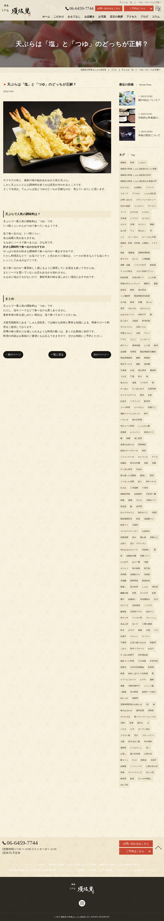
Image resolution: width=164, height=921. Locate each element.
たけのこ (146, 212)
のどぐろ (124, 605)
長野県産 (134, 581)
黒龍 (156, 283)
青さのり (124, 383)
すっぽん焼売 (126, 469)
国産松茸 (146, 581)
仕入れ (123, 488)
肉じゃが (124, 698)
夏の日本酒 (135, 754)
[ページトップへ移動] (158, 847)
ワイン (147, 333)
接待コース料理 (127, 661)
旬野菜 (133, 352)
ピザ (132, 729)
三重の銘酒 (147, 624)
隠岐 (138, 364)
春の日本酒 (137, 420)
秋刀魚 (147, 568)
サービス (152, 206)
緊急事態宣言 (126, 519)
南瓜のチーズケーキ (129, 451)
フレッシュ (151, 618)
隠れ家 (143, 537)
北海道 (147, 574)
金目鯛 (123, 352)
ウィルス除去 (126, 271)
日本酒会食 (143, 655)
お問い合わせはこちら (108, 8)
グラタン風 (125, 735)
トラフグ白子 (140, 265)
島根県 (135, 698)
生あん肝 (124, 624)
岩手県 (139, 506)
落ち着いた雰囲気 (128, 475)
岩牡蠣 (147, 364)
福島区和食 (125, 494)
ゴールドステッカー (129, 531)
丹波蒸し (146, 550)
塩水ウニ (150, 611)
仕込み (139, 469)
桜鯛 (128, 438)
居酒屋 (123, 432)
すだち (139, 500)
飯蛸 (138, 358)
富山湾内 (142, 370)
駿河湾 (147, 401)
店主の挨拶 (125, 206)
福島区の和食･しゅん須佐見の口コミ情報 (138, 169)
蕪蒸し (123, 587)
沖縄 (146, 562)
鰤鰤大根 (124, 593)
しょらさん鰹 (144, 426)
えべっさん (133, 237)
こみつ (123, 649)
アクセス (136, 193)
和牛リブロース (137, 649)
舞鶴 (152, 224)
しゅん (145, 587)
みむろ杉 (124, 785)
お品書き (138, 187)
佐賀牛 (123, 636)
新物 (130, 500)
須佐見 (155, 587)
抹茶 (144, 451)
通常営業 (140, 710)
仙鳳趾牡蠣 (131, 556)
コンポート (145, 339)
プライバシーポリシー (146, 200)
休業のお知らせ (127, 444)
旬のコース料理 (127, 426)
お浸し (123, 754)
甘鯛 (154, 463)
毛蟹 (131, 723)
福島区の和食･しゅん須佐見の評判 (135, 175)
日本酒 (123, 218)
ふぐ (122, 237)
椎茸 (132, 302)
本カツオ (124, 618)
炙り (140, 481)
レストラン (135, 432)
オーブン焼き (144, 729)
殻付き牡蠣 (135, 463)
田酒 (122, 772)
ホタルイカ (145, 308)
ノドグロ (148, 605)
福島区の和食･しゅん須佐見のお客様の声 (138, 181)
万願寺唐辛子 (134, 686)
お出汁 (151, 649)
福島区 (123, 162)
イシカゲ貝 (137, 618)
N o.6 (134, 760)
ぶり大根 (152, 277)
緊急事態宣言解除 (148, 352)
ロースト (146, 636)
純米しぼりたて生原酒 (138, 673)
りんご (133, 339)
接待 (142, 395)
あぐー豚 (136, 562)
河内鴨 (123, 574)
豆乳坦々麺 (151, 494)
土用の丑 (148, 754)
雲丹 (122, 308)
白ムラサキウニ (127, 512)
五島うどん (141, 327)
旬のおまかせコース (129, 550)
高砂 (132, 290)
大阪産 (135, 321)
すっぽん (124, 389)
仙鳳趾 (123, 463)
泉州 (156, 345)
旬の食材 (148, 741)
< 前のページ (13, 354)
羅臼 (122, 599)
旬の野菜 (134, 692)
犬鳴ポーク (151, 500)
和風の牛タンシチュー (130, 283)
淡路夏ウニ (149, 519)
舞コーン (124, 760)
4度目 (154, 512)
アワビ (123, 339)
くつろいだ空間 (127, 481)
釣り (140, 376)
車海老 (147, 358)
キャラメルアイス (128, 395)
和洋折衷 (146, 321)
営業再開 (124, 537)
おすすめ (134, 212)
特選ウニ (152, 407)
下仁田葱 (142, 661)
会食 (150, 395)
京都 (138, 333)
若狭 (146, 463)
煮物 (122, 686)
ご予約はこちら (137, 8)
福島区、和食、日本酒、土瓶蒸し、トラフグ (139, 245)
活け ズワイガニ (138, 543)
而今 (122, 630)
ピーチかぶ (139, 407)
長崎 (140, 630)
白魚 (132, 370)
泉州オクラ (149, 432)
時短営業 (124, 277)
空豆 (136, 735)
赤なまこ (142, 231)
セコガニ (146, 218)
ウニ (132, 231)
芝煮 (154, 593)
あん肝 (123, 231)
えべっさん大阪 (149, 237)
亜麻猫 (131, 253)
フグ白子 (144, 383)
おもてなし (125, 187)
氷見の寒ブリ (138, 277)
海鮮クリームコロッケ (130, 413)
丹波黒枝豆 (145, 599)
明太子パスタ (126, 364)
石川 (156, 599)
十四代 (145, 488)
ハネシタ (124, 420)
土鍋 (122, 741)
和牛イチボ (151, 481)
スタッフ (124, 193)
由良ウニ (124, 525)
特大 (134, 537)
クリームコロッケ (128, 679)
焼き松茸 (134, 587)
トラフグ (134, 218)
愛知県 (153, 370)
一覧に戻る (57, 354)
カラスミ (142, 224)
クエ (156, 630)
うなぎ (123, 376)
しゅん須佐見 (150, 193)
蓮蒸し (143, 475)
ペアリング (135, 401)
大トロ (135, 259)
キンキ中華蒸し (145, 779)
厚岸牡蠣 (136, 345)
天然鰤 (123, 581)
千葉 (132, 376)
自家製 (123, 766)
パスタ (123, 729)
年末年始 (154, 661)
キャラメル (143, 457)
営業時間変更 (144, 253)
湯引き (140, 723)
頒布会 (144, 760)
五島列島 (152, 389)
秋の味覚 (136, 568)
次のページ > (101, 354)
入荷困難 (146, 259)
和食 (132, 162)
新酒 (122, 673)
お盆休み (146, 531)
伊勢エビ (154, 537)
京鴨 (132, 224)
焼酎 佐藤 (125, 265)
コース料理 (125, 407)
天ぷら (149, 302)
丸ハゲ (135, 624)
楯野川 (147, 283)
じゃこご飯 (149, 686)
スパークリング (135, 772)
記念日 (123, 401)
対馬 (134, 593)
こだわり (142, 162)
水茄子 (154, 760)
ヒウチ (143, 679)
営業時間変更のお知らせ (131, 704)
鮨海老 (123, 611)
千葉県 (123, 642)
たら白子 (124, 562)
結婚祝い (132, 599)
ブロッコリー (148, 735)
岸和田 (151, 710)
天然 (148, 630)
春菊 (134, 383)
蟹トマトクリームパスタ (145, 717)
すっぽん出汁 (138, 389)
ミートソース (136, 766)
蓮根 (152, 679)
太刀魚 (123, 302)
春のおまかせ (126, 710)
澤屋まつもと (126, 333)
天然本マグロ (136, 611)
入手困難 (134, 488)
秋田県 (151, 667)
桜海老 (153, 265)
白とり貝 (150, 772)
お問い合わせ (126, 200)
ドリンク (150, 187)
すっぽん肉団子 (127, 655)
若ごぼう (124, 321)
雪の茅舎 (142, 290)
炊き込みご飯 (134, 741)
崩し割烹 (138, 438)
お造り (123, 543)
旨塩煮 (123, 506)
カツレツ (124, 568)
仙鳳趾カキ (135, 574)
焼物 (122, 500)
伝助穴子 (142, 314)
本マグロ (124, 259)
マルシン (134, 636)
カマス (123, 224)
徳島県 (123, 748)
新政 (122, 253)
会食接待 (138, 494)
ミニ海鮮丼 (125, 296)
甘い (148, 748)
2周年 (122, 723)
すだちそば (125, 717)
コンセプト (139, 206)
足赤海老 (136, 605)
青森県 (153, 642)
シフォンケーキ (127, 457)
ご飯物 (123, 692)
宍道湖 (123, 370)
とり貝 (147, 345)
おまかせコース (127, 314)
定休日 (123, 290)
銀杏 (132, 779)
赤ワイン (124, 345)
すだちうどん (126, 327)
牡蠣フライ (145, 556)
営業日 (123, 667)
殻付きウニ (143, 512)
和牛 (146, 413)
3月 (147, 704)
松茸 (138, 519)
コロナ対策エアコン (145, 271)
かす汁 (131, 630)
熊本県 (123, 779)
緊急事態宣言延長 (142, 296)
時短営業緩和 (126, 358)
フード (123, 212)
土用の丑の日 (152, 766)
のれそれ (132, 308)
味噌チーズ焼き (149, 692)
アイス (155, 457)
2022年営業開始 (137, 667)
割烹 (152, 475)
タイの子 (144, 593)
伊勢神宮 (142, 444)
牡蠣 (140, 302)
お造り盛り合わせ (138, 642)
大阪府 (135, 525)
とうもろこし (136, 748)
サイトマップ (120, 876)
